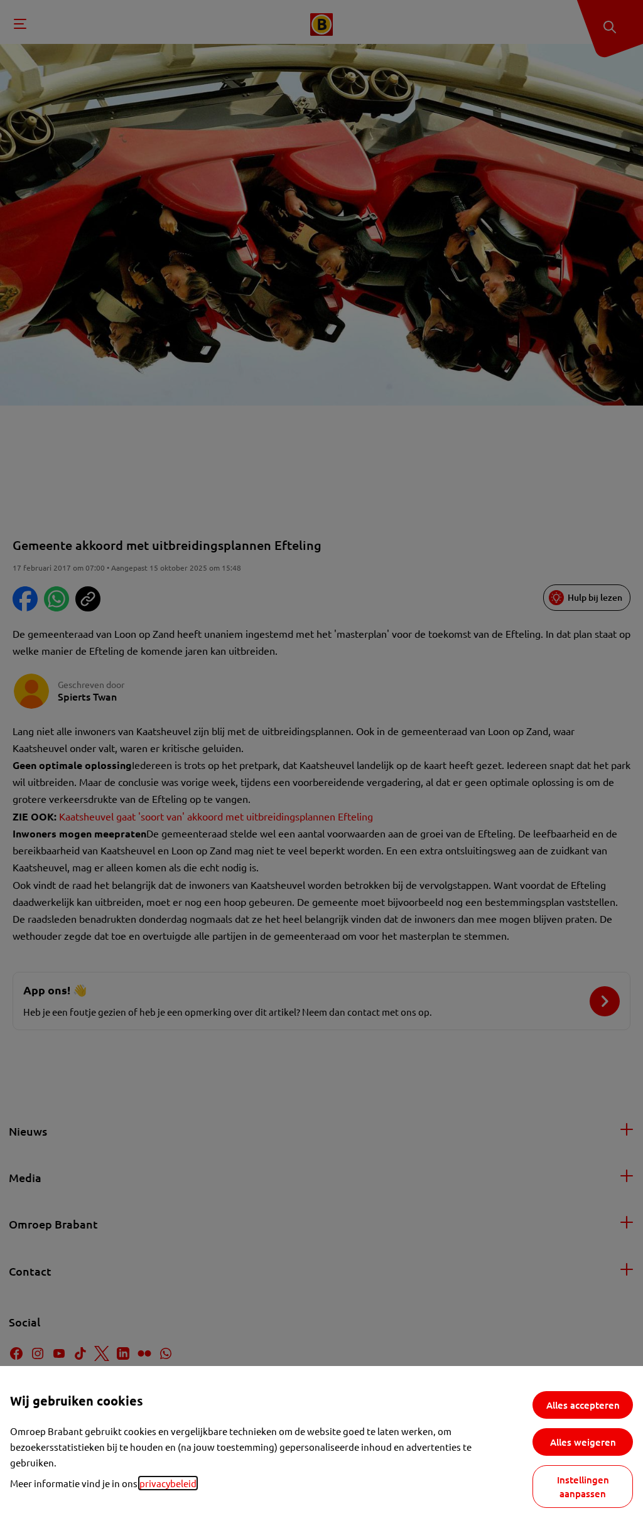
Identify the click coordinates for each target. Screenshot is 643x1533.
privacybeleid (168, 1483)
